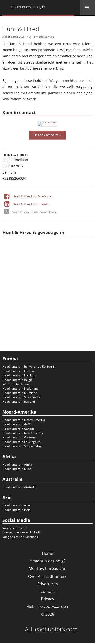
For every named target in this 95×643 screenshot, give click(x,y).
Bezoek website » (47, 135)
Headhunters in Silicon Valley (22, 446)
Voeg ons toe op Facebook (20, 537)
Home (47, 553)
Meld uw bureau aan (47, 568)
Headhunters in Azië (16, 505)
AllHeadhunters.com (51, 629)
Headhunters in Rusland (18, 402)
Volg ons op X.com (14, 528)
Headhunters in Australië (19, 487)
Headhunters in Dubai (17, 469)
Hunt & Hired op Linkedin (31, 204)
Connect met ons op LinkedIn (21, 532)
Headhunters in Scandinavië (21, 397)
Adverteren (47, 584)
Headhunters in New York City (22, 433)
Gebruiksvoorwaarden (47, 606)
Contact (47, 591)
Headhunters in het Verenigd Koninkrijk (28, 366)
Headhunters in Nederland (20, 388)
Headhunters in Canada (18, 429)
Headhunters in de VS (17, 424)
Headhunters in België (17, 380)
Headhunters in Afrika (17, 464)
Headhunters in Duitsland (19, 393)
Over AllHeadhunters (47, 576)
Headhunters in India (16, 510)
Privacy (47, 599)
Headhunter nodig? (47, 561)
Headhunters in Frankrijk (19, 375)
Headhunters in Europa (18, 371)
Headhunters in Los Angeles (21, 442)
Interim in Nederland (16, 384)
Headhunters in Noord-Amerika (23, 420)
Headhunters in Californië (19, 437)
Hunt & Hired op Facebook (32, 196)
